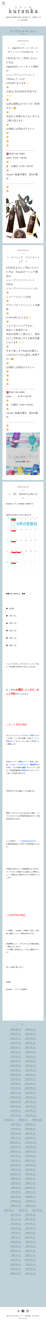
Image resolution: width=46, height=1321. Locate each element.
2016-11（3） (16, 1237)
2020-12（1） (16, 1137)
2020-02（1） (16, 1155)
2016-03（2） (31, 1250)
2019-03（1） (16, 1178)
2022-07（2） (31, 1106)
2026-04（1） (31, 1033)
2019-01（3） (16, 1183)
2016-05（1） (31, 1246)
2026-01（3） (16, 1043)
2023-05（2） (16, 1097)
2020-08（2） (16, 1142)
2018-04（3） (16, 1201)
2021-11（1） (23, 1119)
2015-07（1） (31, 1264)
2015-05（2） (31, 1268)
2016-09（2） (30, 1237)
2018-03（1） (31, 1201)
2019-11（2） (16, 1160)
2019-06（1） (31, 1169)
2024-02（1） (31, 1074)
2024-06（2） (16, 1070)
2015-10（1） (16, 1259)
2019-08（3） (31, 1165)
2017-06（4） (30, 1219)
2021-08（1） (31, 1124)
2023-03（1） (31, 1097)
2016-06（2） (16, 1246)
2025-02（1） (16, 1056)
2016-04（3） (16, 1250)
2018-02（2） (16, 1205)
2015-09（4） (30, 1259)
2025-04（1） (16, 1052)
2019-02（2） (30, 1178)
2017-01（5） (16, 1232)
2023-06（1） (31, 1092)
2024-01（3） (16, 1079)
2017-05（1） (16, 1223)
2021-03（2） (16, 1133)
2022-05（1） (16, 1110)
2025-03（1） (31, 1052)
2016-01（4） (16, 1255)
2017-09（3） (16, 1214)
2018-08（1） (16, 1192)
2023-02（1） (16, 1101)
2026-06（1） (16, 1033)
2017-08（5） (31, 1214)
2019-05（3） (16, 1174)
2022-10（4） (31, 1101)
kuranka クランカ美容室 (22, 1316)
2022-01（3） (31, 1115)
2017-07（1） (16, 1219)
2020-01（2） (31, 1155)
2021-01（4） (31, 1133)
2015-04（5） (16, 1273)
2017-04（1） (31, 1223)
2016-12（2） (31, 1232)
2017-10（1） (37, 1210)
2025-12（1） (31, 1043)
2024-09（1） (31, 1061)
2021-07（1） (16, 1128)
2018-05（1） (31, 1196)
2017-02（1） (31, 1228)
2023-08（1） (31, 1088)
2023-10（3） (30, 1083)
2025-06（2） (30, 1047)
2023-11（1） (16, 1083)
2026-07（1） (31, 1029)
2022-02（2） (16, 1115)
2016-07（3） (31, 1241)
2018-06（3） (16, 1196)
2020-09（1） (30, 1137)
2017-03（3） (16, 1228)
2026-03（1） (16, 1038)
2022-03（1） (31, 1110)
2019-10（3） (30, 1160)
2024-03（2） (16, 1074)
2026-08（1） (16, 1029)
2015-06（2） (16, 1268)
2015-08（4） (16, 1264)
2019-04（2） (31, 1174)
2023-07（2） (16, 1092)
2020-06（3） (15, 1146)
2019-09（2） (16, 1165)
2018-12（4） (31, 1183)
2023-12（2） (31, 1079)
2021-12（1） (10, 1119)
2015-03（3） (31, 1273)
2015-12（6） (31, 1255)
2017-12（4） (10, 1210)
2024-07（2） (30, 1065)
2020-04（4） (16, 1151)
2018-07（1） (31, 1192)
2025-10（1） (16, 1047)
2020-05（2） (31, 1146)
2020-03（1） (31, 1151)
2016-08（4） (16, 1241)
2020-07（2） (31, 1142)
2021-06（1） (31, 1128)
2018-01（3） (31, 1205)
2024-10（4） (16, 1061)
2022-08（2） (16, 1106)
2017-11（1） (23, 1210)
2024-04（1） (31, 1070)
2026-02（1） (31, 1038)
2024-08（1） (16, 1065)
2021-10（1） (37, 1119)
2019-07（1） (16, 1169)
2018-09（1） (30, 1187)
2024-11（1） (31, 1056)
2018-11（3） (16, 1187)
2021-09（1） (16, 1124)
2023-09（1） (16, 1088)
